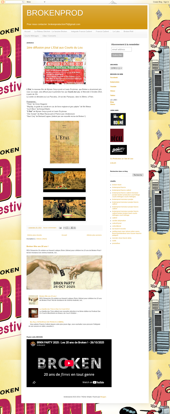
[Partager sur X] (69, 227)
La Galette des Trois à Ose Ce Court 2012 (54, 309)
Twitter (112, 95)
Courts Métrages (32, 36)
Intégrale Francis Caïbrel (81, 31)
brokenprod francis (119, 187)
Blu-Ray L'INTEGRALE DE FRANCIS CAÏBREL (47, 322)
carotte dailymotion (119, 221)
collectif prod (116, 223)
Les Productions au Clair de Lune (121, 159)
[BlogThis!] (67, 227)
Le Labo (116, 31)
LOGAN (113, 163)
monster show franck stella (121, 238)
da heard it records (119, 229)
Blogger (103, 397)
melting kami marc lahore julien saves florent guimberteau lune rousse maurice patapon (126, 233)
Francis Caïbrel (102, 31)
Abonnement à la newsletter (125, 44)
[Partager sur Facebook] (72, 227)
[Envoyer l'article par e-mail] (60, 227)
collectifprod (116, 226)
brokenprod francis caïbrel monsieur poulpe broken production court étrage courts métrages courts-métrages (126, 195)
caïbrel (114, 218)
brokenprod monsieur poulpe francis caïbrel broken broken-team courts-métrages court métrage (125, 213)
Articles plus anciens (94, 235)
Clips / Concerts (49, 36)
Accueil (27, 31)
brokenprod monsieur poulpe (122, 199)
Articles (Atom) (41, 239)
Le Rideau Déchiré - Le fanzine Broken (50, 31)
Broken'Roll (128, 31)
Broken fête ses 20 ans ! (37, 246)
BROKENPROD (55, 12)
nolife (114, 241)
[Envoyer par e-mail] (64, 227)
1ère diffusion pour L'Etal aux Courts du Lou (55, 47)
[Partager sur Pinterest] (74, 227)
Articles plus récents (34, 235)
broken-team (116, 185)
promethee (116, 243)
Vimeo (112, 91)
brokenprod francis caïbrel (121, 190)
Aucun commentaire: (50, 227)
